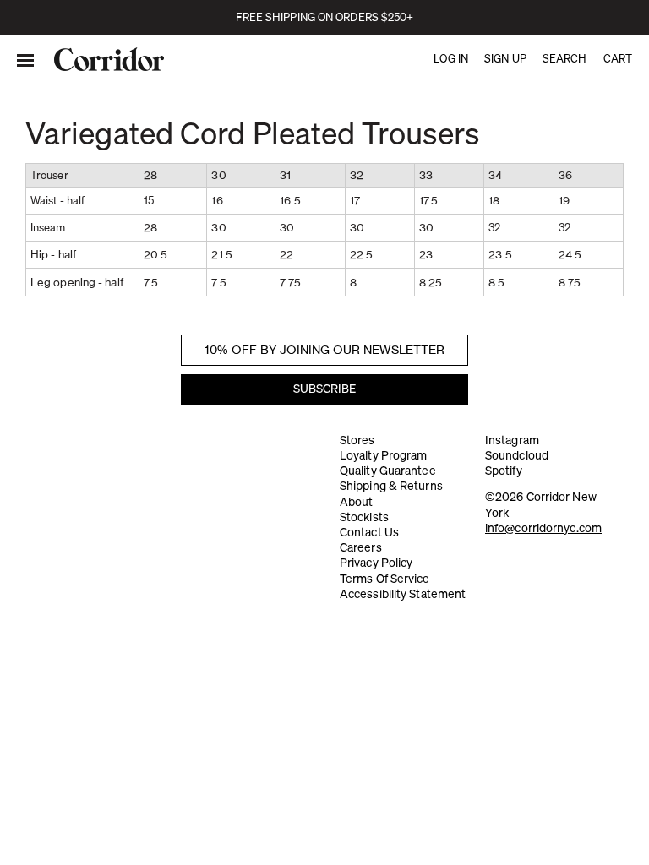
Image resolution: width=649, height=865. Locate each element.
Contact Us (369, 532)
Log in (451, 58)
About (357, 501)
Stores (357, 440)
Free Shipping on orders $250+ (325, 16)
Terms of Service (385, 578)
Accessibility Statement (403, 594)
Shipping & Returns (391, 485)
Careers (361, 547)
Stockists (364, 517)
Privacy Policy (376, 562)
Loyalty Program (384, 455)
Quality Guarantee (388, 470)
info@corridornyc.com (543, 528)
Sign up (505, 58)
